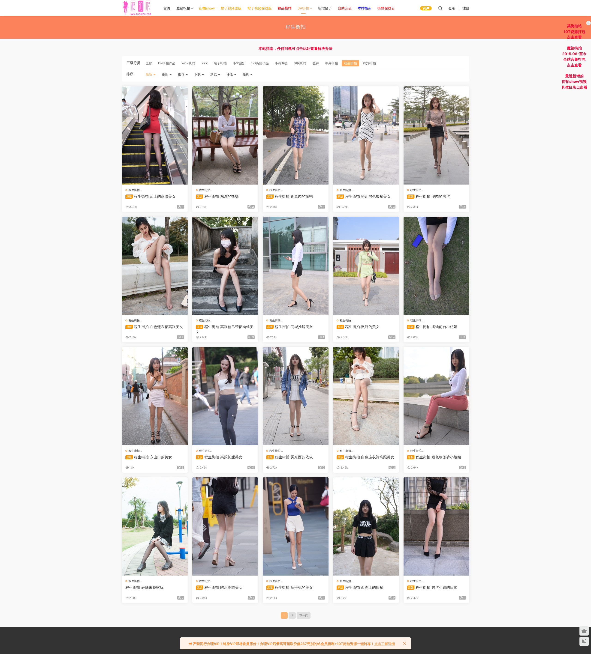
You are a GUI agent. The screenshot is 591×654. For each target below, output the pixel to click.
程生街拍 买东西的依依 (290, 457)
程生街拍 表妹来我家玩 (144, 587)
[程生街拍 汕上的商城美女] (155, 135)
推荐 (181, 74)
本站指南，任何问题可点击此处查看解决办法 (295, 48)
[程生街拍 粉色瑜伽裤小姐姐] (436, 396)
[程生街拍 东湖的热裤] (225, 135)
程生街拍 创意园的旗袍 (290, 196)
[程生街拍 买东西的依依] (296, 396)
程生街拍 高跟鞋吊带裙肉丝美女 (224, 329)
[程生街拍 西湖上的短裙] (366, 526)
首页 (166, 8)
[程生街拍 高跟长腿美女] (225, 396)
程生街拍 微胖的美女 (359, 326)
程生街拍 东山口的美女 (149, 457)
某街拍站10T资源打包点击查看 (574, 31)
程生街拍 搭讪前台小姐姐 (432, 326)
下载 (198, 74)
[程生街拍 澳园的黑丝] (436, 135)
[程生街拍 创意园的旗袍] (296, 135)
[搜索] (440, 8)
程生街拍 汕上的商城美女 (151, 196)
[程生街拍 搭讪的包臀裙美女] (366, 135)
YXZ (205, 63)
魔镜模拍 (183, 8)
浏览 (214, 74)
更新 (165, 74)
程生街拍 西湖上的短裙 (360, 587)
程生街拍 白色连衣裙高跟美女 (154, 326)
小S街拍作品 (259, 63)
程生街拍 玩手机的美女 (290, 587)
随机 (246, 74)
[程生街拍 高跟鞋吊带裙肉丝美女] (225, 266)
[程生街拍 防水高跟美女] (225, 526)
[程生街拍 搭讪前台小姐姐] (436, 266)
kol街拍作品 (166, 63)
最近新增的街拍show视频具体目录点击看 (574, 82)
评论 (230, 74)
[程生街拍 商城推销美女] (296, 266)
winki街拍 (188, 63)
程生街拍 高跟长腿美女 (219, 457)
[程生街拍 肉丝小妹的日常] (436, 526)
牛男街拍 (331, 63)
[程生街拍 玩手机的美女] (296, 526)
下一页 (303, 615)
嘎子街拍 (220, 63)
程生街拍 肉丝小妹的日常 (432, 587)
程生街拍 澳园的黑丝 (429, 196)
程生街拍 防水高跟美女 (219, 587)
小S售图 (238, 63)
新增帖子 (325, 8)
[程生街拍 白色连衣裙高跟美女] (155, 266)
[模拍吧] (138, 8)
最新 (149, 74)
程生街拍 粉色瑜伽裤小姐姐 (434, 457)
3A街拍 (303, 8)
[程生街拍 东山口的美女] (155, 396)
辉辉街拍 (369, 63)
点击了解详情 (384, 644)
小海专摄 (281, 63)
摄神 (316, 63)
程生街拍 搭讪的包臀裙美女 (364, 196)
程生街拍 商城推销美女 (290, 326)
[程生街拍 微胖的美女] (366, 266)
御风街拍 (300, 63)
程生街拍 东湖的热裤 (218, 196)
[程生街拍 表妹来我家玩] (155, 526)
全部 (149, 63)
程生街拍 (350, 63)
